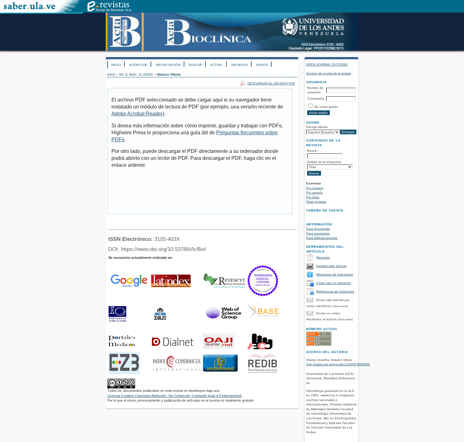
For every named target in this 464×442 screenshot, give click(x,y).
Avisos (262, 65)
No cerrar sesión (326, 106)
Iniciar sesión (168, 65)
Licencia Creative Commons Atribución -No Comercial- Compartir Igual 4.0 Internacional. (174, 396)
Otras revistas (316, 201)
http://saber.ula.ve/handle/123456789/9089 (338, 364)
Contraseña (315, 98)
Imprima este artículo (331, 266)
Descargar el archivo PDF (271, 83)
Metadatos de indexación (334, 274)
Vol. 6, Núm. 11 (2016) (136, 74)
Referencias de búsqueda (335, 291)
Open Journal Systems (327, 64)
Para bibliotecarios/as (321, 238)
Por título (312, 197)
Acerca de (138, 65)
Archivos (239, 65)
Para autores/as (318, 233)
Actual (216, 65)
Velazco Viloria (169, 74)
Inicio (116, 65)
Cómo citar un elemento (333, 283)
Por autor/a (314, 192)
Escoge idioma (317, 127)
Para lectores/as (318, 228)
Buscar (195, 65)
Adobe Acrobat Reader (137, 113)
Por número (314, 188)
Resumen (323, 257)
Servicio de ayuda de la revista (328, 73)
